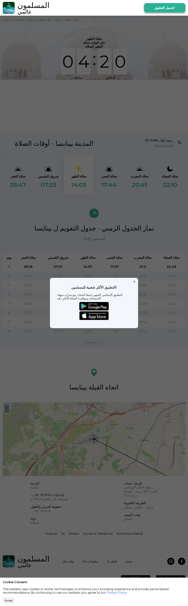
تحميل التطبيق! (165, 8)
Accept (8, 600)
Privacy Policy (117, 592)
